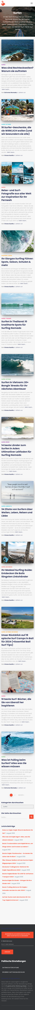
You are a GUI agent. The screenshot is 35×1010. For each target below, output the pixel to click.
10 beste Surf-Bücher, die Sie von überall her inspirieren (16, 702)
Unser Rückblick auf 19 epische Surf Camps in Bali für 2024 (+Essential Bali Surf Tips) (17, 640)
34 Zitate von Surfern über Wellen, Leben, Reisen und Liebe (17, 512)
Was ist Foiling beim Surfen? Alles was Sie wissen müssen (13, 763)
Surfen (3, 65)
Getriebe (8, 124)
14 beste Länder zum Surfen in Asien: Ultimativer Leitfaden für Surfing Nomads (16, 450)
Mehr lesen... (6, 89)
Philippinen (4, 255)
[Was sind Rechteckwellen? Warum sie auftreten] (17, 50)
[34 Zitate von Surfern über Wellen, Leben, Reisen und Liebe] (17, 492)
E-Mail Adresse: (6, 941)
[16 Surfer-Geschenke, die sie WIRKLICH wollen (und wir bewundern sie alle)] (17, 110)
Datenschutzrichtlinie (10, 968)
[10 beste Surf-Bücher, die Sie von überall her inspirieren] (17, 681)
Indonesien (9, 567)
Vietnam (8, 379)
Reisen (7, 442)
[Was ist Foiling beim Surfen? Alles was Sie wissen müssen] (17, 742)
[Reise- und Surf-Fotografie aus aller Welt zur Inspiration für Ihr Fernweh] (17, 173)
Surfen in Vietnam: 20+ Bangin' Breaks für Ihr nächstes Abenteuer (14, 385)
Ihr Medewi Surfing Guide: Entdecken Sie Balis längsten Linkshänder (16, 573)
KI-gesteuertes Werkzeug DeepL (16, 986)
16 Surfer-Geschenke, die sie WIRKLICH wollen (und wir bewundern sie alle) (16, 131)
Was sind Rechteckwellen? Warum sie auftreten (17, 69)
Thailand (8, 318)
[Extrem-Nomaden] (4, 3)
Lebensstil (9, 506)
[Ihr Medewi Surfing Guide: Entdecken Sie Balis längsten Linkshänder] (17, 552)
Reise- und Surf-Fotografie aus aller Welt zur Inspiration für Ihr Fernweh (16, 195)
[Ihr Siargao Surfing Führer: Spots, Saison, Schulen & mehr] (17, 241)
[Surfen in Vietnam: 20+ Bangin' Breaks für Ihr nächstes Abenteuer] (17, 365)
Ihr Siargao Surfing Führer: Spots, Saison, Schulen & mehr (17, 262)
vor (21, 92)
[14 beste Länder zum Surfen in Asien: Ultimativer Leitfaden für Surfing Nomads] (17, 427)
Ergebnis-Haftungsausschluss (13, 972)
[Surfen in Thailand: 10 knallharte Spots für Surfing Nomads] (17, 304)
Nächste (20, 795)
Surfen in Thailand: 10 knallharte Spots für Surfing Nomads (14, 325)
